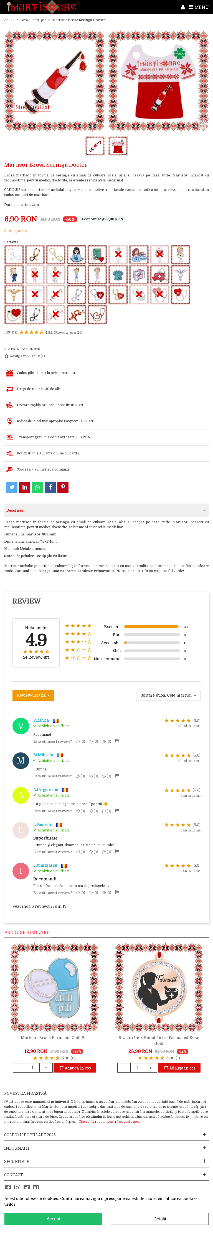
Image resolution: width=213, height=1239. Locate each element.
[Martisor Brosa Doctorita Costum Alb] (181, 255)
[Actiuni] (183, 7)
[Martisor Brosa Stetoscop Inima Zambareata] (14, 315)
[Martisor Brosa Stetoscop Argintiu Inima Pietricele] (97, 295)
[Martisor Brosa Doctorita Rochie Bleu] (77, 275)
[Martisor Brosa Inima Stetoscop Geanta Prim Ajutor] (160, 275)
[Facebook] (7, 1187)
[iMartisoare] (41, 7)
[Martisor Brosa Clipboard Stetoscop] (97, 255)
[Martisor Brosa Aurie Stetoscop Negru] (35, 255)
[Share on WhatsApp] (37, 487)
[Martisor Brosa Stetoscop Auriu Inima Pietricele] (118, 295)
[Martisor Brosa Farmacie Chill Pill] (54, 987)
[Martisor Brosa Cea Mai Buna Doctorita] (77, 255)
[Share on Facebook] (50, 487)
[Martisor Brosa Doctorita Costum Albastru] (14, 275)
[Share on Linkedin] (24, 487)
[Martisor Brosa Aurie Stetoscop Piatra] (56, 255)
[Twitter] (26, 1187)
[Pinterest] (36, 1187)
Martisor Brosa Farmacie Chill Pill (54, 1037)
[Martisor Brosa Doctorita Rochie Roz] (97, 275)
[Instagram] (17, 1187)
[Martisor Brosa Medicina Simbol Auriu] (14, 295)
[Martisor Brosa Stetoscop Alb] (77, 295)
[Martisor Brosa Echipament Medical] (118, 275)
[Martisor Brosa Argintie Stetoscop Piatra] (14, 255)
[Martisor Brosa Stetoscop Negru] (35, 315)
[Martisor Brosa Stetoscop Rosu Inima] (97, 315)
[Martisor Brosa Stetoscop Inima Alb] (181, 295)
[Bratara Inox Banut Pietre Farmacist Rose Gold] (159, 987)
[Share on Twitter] (11, 487)
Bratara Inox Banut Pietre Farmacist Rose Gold (158, 1040)
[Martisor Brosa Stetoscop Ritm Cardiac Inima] (77, 315)
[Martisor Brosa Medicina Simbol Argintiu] (181, 275)
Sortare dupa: (153, 695)
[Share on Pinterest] (63, 487)
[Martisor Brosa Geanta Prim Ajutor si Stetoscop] (139, 275)
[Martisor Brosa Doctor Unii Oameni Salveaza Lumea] (139, 255)
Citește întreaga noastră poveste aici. (109, 1122)
